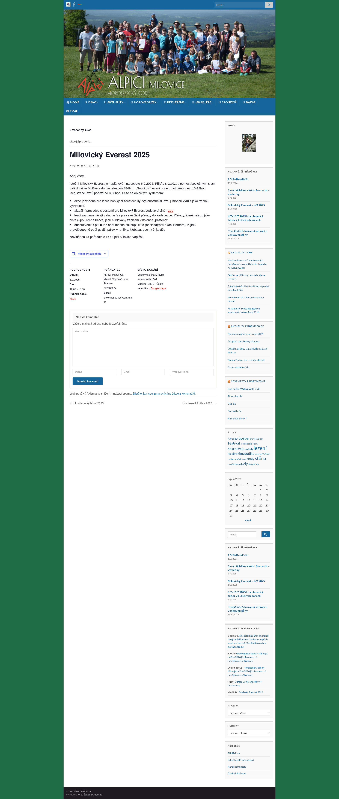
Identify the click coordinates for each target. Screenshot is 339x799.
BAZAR (250, 102)
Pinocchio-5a (235, 396)
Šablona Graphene (93, 795)
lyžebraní (234, 453)
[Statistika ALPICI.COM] (68, 3)
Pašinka (266, 454)
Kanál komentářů (237, 766)
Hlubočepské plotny (249, 444)
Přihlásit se (234, 753)
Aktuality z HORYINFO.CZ (247, 326)
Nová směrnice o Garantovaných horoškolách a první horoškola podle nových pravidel (247, 264)
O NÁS (92, 102)
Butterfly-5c (235, 411)
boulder (244, 438)
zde (170, 210)
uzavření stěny (234, 464)
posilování (232, 459)
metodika (247, 453)
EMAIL (73, 111)
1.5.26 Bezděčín (238, 179)
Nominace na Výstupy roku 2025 (245, 333)
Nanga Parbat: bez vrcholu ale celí (246, 359)
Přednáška (241, 459)
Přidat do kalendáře (89, 253)
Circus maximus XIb (238, 367)
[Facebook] (74, 3)
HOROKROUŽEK (145, 102)
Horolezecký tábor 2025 (88, 403)
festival (234, 443)
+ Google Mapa (157, 288)
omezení (259, 454)
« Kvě (248, 520)
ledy (250, 449)
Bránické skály (256, 439)
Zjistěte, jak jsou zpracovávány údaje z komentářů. (164, 393)
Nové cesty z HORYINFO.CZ (248, 381)
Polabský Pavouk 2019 (251, 692)
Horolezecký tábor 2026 (197, 403)
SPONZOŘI (229, 102)
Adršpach (233, 438)
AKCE (73, 298)
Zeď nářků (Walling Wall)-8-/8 (244, 388)
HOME (74, 102)
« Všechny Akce (80, 130)
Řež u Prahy (253, 464)
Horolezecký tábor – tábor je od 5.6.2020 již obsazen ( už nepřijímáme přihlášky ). (247, 657)
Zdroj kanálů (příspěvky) (241, 759)
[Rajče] (80, 3)
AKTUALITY (115, 102)
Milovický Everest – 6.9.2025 (246, 205)
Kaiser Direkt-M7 (237, 418)
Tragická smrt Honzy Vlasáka (243, 341)
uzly (244, 463)
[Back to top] (331, 791)
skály (250, 459)
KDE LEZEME (176, 102)
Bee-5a (232, 403)
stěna (260, 458)
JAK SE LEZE (203, 102)
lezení (260, 448)
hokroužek (235, 449)
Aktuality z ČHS (241, 252)
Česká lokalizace (237, 773)
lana (246, 449)
